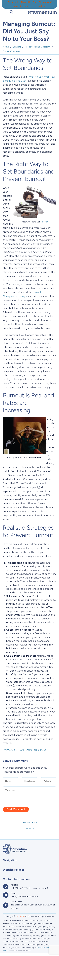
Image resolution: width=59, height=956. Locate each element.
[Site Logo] (42, 12)
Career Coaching (11, 51)
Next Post (29, 828)
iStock (45, 221)
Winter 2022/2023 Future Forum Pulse (25, 749)
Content (17, 46)
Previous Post (30, 822)
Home (6, 46)
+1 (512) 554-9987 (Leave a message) (29, 888)
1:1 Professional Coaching (37, 46)
